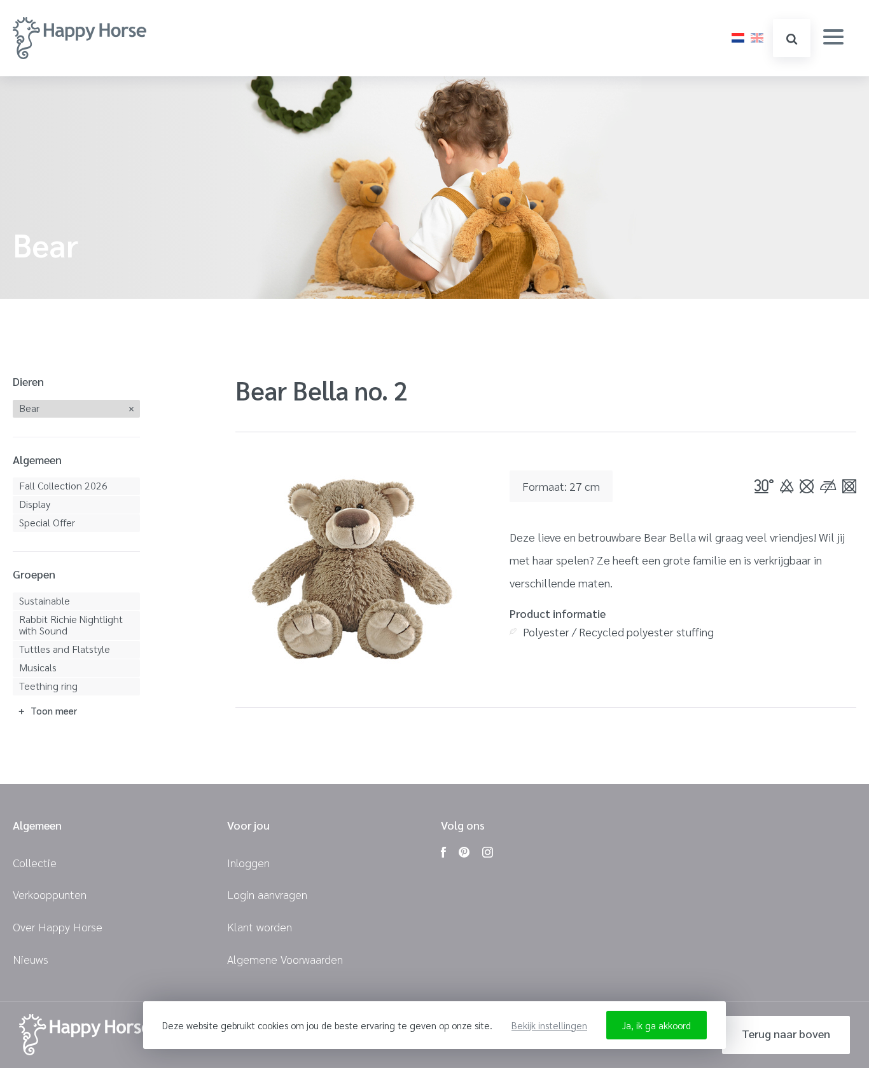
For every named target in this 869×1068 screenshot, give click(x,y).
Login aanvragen (267, 894)
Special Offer (47, 522)
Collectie (35, 862)
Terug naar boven (786, 1033)
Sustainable (44, 600)
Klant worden (259, 926)
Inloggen (248, 862)
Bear (29, 407)
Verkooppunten (50, 894)
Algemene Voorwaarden (285, 959)
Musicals (38, 667)
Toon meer (54, 710)
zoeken (791, 38)
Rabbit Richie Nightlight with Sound (71, 624)
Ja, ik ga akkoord (656, 1025)
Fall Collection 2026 (63, 485)
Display (34, 503)
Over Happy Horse (57, 926)
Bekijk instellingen (549, 1025)
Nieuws (30, 959)
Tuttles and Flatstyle (64, 648)
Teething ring (48, 685)
